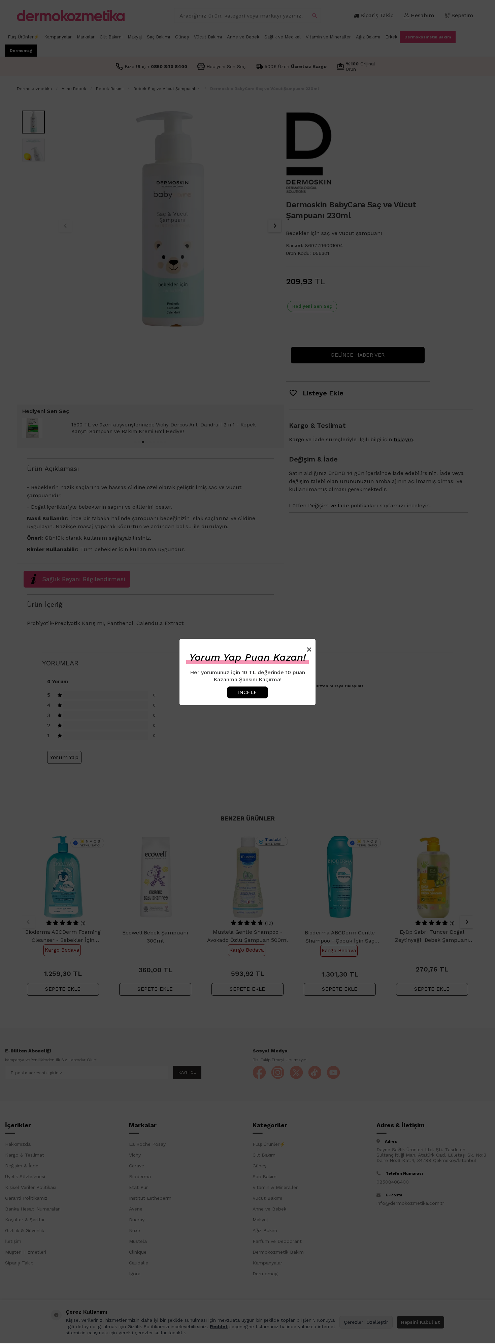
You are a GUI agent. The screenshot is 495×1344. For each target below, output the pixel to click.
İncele (247, 692)
